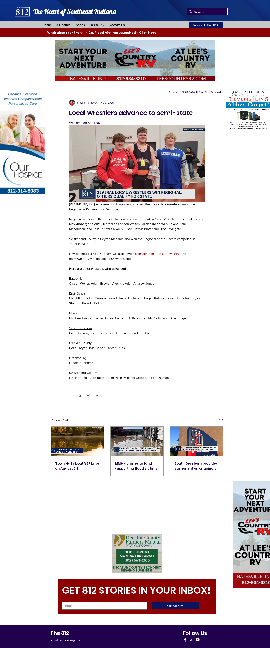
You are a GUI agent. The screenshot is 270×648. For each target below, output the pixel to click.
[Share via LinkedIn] (89, 395)
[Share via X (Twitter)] (80, 395)
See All (219, 419)
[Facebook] (185, 639)
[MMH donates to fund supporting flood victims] (137, 441)
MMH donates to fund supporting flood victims (136, 466)
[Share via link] (98, 395)
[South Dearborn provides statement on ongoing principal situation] (196, 441)
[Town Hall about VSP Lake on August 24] (77, 441)
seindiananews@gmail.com (68, 640)
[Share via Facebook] (71, 395)
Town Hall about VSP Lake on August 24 (77, 466)
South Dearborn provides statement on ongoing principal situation (196, 466)
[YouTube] (197, 639)
